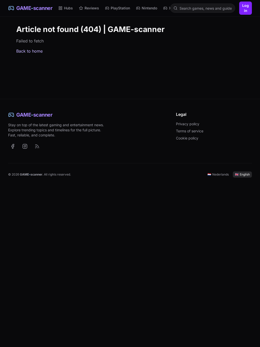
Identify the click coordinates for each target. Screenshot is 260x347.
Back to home (29, 51)
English (242, 174)
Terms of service (189, 131)
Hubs (68, 8)
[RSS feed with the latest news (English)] (37, 146)
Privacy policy (187, 124)
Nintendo (149, 8)
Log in (245, 8)
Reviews (92, 8)
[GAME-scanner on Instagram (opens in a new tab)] (24, 146)
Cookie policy (187, 138)
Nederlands (218, 174)
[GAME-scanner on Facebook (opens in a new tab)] (12, 146)
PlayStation (120, 8)
